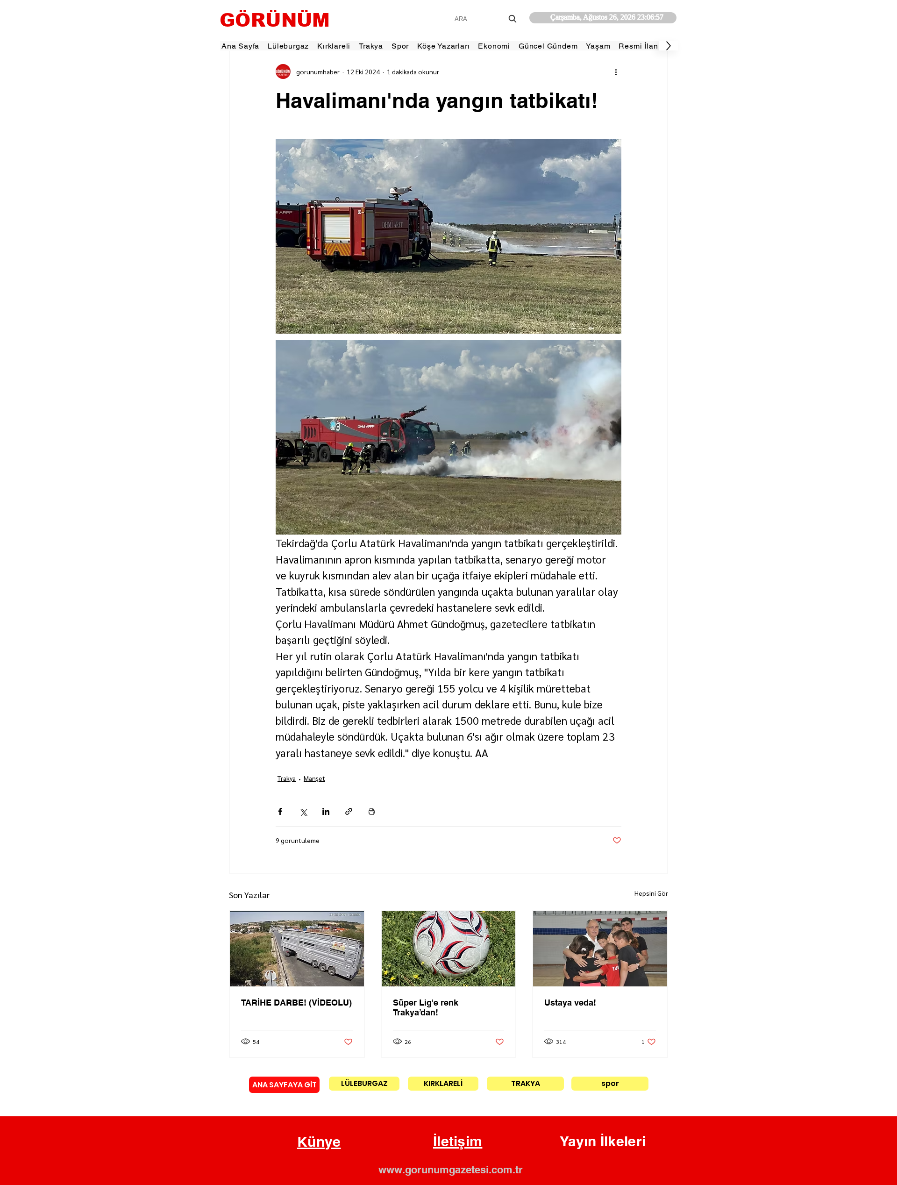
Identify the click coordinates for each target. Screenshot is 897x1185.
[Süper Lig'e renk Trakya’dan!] (449, 948)
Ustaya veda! (570, 1002)
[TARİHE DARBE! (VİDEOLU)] (297, 948)
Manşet (314, 778)
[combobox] (486, 19)
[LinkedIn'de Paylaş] (325, 811)
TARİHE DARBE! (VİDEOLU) (296, 1002)
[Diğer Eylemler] (615, 71)
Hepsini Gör (651, 893)
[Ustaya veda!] (600, 948)
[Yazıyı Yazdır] (371, 811)
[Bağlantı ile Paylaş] (348, 811)
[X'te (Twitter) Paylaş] (303, 811)
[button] (319, 1142)
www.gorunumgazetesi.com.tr (450, 1170)
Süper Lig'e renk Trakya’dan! (425, 1007)
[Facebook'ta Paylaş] (280, 811)
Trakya (287, 778)
